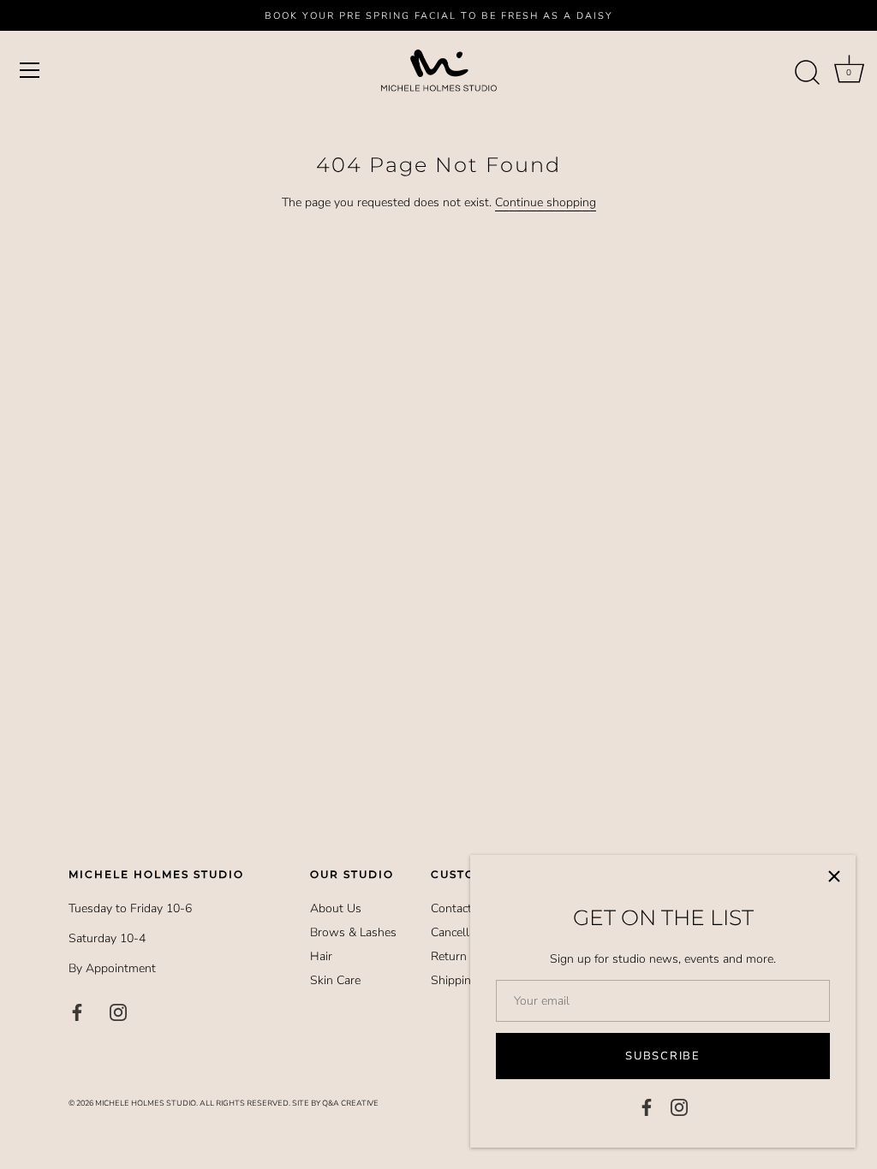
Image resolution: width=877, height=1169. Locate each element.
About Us (335, 908)
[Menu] (30, 70)
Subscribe (662, 1056)
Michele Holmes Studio (145, 1103)
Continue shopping (545, 202)
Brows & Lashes (353, 932)
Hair (321, 956)
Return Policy (466, 956)
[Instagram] (679, 1106)
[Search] (807, 73)
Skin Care (335, 980)
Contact (451, 908)
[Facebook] (646, 1106)
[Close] (834, 876)
